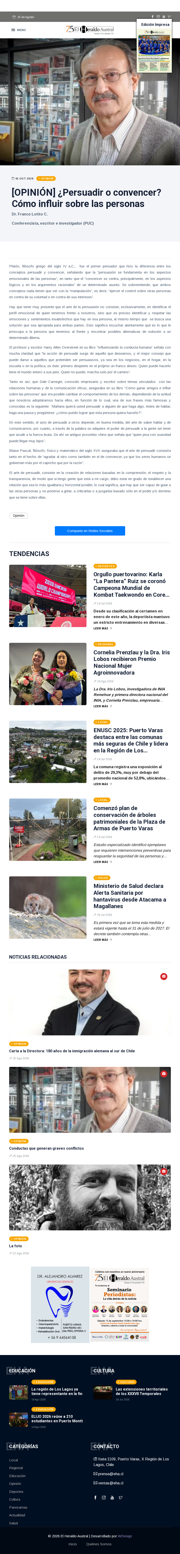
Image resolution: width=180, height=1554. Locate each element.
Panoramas (18, 1507)
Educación (17, 1476)
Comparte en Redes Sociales (90, 531)
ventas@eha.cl (110, 1483)
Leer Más (101, 628)
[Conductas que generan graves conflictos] (90, 1100)
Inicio (72, 1544)
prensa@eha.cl (110, 1474)
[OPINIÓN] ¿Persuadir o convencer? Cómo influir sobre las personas (86, 198)
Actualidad (17, 1515)
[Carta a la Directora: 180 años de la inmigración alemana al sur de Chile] (90, 1002)
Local (13, 1460)
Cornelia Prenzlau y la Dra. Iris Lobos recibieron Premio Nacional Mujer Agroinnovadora (132, 662)
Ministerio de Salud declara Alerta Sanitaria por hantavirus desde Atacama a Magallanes (130, 896)
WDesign (125, 1536)
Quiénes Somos (99, 1544)
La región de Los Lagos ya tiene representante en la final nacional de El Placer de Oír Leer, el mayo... (58, 1396)
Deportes (16, 1492)
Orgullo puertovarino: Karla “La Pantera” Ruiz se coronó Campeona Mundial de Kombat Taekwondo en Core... (131, 584)
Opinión (18, 515)
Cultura (14, 1499)
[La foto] (90, 1197)
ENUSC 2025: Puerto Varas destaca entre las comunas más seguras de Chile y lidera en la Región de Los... (131, 740)
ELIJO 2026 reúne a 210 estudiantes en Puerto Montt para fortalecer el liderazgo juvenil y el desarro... (57, 1423)
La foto (15, 1246)
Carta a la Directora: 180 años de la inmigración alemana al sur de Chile (72, 1051)
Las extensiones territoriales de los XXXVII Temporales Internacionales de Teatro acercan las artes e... (142, 1396)
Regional (16, 1468)
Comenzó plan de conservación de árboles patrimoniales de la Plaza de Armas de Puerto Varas (129, 818)
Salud (13, 1523)
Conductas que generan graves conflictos (46, 1148)
